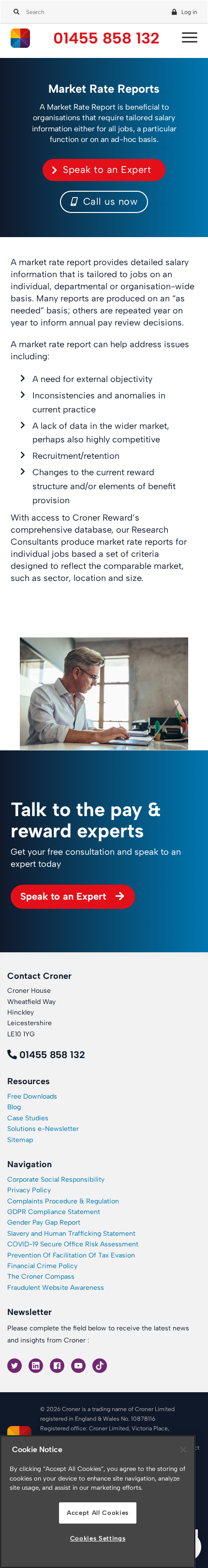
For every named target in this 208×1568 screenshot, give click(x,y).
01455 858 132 (106, 38)
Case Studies (27, 1118)
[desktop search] (15, 9)
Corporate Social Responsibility (55, 1179)
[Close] (183, 1449)
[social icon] (15, 1365)
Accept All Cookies (98, 1512)
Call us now (108, 201)
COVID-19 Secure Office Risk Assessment (72, 1244)
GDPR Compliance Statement (53, 1212)
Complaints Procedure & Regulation (63, 1201)
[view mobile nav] (187, 38)
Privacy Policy (29, 1190)
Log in (189, 12)
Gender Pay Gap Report (43, 1222)
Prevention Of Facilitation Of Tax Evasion (71, 1255)
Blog (14, 1107)
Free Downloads (32, 1096)
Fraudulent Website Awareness (55, 1288)
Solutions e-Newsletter (43, 1129)
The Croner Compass (40, 1276)
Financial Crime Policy (42, 1266)
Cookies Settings (98, 1538)
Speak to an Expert (107, 169)
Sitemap (20, 1140)
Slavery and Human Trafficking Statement (71, 1233)
